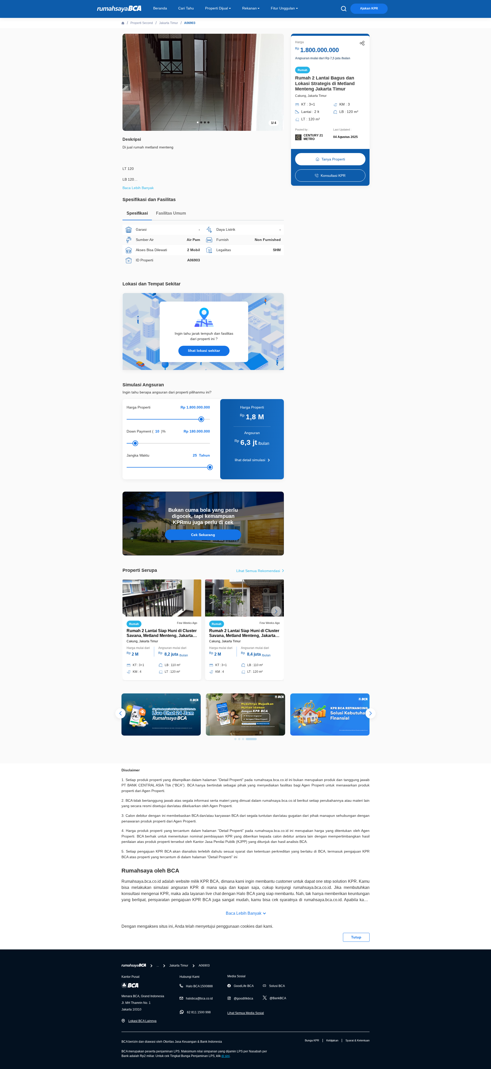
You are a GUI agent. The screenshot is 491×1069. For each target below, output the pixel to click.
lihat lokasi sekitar (204, 350)
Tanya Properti (333, 159)
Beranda (160, 8)
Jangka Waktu (138, 455)
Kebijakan (332, 1040)
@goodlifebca (243, 998)
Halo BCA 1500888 (199, 986)
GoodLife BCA (244, 986)
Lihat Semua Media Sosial (245, 1013)
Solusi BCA (277, 986)
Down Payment (139, 431)
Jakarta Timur (168, 23)
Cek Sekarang (203, 535)
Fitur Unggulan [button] (283, 8)
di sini (225, 1056)
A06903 (189, 23)
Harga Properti (138, 407)
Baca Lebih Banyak (243, 913)
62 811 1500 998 (199, 1012)
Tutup (356, 937)
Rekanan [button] (249, 8)
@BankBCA (278, 998)
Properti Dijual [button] (216, 8)
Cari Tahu (186, 8)
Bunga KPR (312, 1040)
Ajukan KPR (369, 8)
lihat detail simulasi (250, 460)
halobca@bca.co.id (199, 998)
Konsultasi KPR (333, 175)
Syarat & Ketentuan (357, 1040)
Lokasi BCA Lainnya (142, 1021)
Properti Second (141, 23)
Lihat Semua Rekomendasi (258, 571)
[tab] (137, 214)
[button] (276, 82)
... (158, 965)
